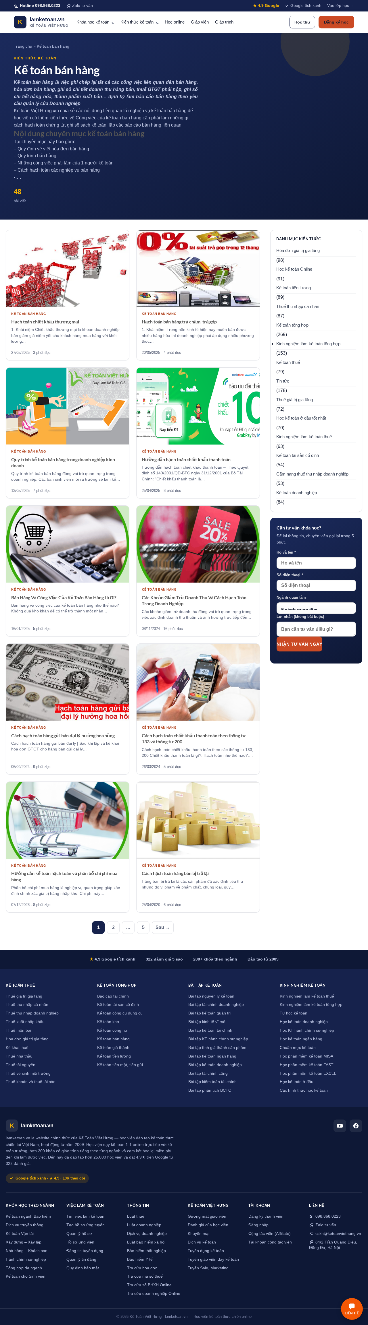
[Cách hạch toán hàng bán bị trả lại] (198, 820)
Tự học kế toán (293, 1013)
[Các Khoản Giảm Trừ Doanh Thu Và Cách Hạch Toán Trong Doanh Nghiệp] (198, 544)
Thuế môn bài (18, 1030)
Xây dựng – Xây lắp (23, 1242)
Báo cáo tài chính (113, 996)
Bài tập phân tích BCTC (209, 1090)
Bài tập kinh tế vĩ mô (206, 1022)
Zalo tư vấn (82, 5)
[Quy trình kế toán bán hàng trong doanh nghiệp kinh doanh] (67, 406)
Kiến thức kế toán (137, 22)
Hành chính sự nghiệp (26, 1259)
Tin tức (282, 381)
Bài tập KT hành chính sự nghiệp (218, 1039)
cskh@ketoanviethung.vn (337, 1233)
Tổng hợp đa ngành (24, 1268)
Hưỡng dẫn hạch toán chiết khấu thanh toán (186, 459)
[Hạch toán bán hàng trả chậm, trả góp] (198, 268)
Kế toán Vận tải (20, 1233)
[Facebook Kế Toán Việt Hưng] (356, 1126)
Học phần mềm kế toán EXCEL (308, 1073)
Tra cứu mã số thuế (145, 1276)
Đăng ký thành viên (265, 1216)
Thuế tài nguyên (20, 1065)
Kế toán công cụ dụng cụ (120, 1013)
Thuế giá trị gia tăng (294, 399)
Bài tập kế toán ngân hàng (212, 1056)
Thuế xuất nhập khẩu (25, 1022)
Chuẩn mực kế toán (298, 1047)
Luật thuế (135, 1216)
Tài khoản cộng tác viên (270, 1242)
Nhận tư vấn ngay (299, 644)
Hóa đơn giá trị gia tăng (298, 250)
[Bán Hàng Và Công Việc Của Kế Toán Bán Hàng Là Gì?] (67, 544)
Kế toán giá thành (113, 1047)
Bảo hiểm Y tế (140, 1259)
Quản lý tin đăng (81, 1259)
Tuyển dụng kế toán (206, 1251)
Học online (175, 22)
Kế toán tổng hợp (292, 325)
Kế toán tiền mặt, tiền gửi (120, 1065)
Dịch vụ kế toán (202, 1242)
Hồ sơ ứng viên (80, 1242)
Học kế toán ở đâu (296, 1082)
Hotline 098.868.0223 (40, 5)
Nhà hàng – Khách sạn (26, 1251)
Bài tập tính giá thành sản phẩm (217, 1047)
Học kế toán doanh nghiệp (304, 1022)
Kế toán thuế (288, 362)
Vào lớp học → (340, 5)
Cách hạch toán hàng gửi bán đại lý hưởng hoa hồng (63, 735)
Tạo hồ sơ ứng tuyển (85, 1225)
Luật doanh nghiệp (144, 1225)
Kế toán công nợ (112, 1030)
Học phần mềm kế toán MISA (306, 1056)
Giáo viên (200, 22)
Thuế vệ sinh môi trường (28, 1073)
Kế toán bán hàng (113, 1039)
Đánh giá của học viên (208, 1225)
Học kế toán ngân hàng (301, 1039)
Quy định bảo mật (82, 1268)
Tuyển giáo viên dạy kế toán (213, 1259)
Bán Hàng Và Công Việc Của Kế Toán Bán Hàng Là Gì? (63, 597)
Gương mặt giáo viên (207, 1216)
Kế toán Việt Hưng (33, 110)
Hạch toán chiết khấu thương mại (45, 321)
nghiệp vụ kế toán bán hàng (158, 110)
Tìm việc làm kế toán (85, 1216)
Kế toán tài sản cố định (297, 455)
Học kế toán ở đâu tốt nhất (301, 418)
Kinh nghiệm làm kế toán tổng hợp (308, 344)
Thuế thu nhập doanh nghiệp (32, 1013)
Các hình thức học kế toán (304, 1090)
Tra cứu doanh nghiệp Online (153, 1293)
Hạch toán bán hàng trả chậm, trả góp (179, 321)
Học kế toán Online (294, 269)
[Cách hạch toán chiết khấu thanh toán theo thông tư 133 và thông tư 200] (198, 682)
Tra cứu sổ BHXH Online (149, 1285)
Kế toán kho (108, 1022)
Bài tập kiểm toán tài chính (212, 1082)
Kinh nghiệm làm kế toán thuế (304, 436)
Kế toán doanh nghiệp (296, 492)
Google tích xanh (305, 5)
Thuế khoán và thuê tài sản (30, 1082)
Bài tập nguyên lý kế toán (211, 996)
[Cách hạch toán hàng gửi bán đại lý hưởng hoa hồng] (67, 682)
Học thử (302, 22)
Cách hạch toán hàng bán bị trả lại (175, 873)
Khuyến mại (198, 1233)
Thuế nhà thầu (19, 1056)
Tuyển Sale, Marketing (208, 1268)
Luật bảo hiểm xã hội (146, 1242)
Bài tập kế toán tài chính (210, 1030)
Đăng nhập (258, 1225)
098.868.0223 (327, 1216)
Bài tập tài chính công (208, 1073)
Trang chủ (23, 46)
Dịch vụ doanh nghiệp (147, 1233)
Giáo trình (224, 22)
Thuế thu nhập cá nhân (297, 306)
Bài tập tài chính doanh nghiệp (216, 1004)
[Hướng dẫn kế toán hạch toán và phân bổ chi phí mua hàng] (67, 820)
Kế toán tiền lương (293, 288)
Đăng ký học (336, 22)
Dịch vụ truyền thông (24, 1225)
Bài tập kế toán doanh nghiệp (215, 1065)
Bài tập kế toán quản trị (209, 1013)
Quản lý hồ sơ (79, 1233)
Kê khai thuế (17, 1047)
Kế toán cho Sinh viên (25, 1276)
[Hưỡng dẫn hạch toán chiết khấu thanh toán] (198, 406)
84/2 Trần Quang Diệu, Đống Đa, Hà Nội (333, 1245)
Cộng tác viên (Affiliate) (269, 1233)
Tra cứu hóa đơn (142, 1268)
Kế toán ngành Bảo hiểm (28, 1216)
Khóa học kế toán (92, 22)
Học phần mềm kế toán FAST (307, 1065)
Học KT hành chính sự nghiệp (307, 1030)
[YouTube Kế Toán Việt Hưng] (340, 1126)
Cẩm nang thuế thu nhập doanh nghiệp (312, 474)
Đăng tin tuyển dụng (84, 1251)
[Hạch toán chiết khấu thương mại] (67, 268)
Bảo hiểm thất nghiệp (146, 1251)
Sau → (163, 927)
